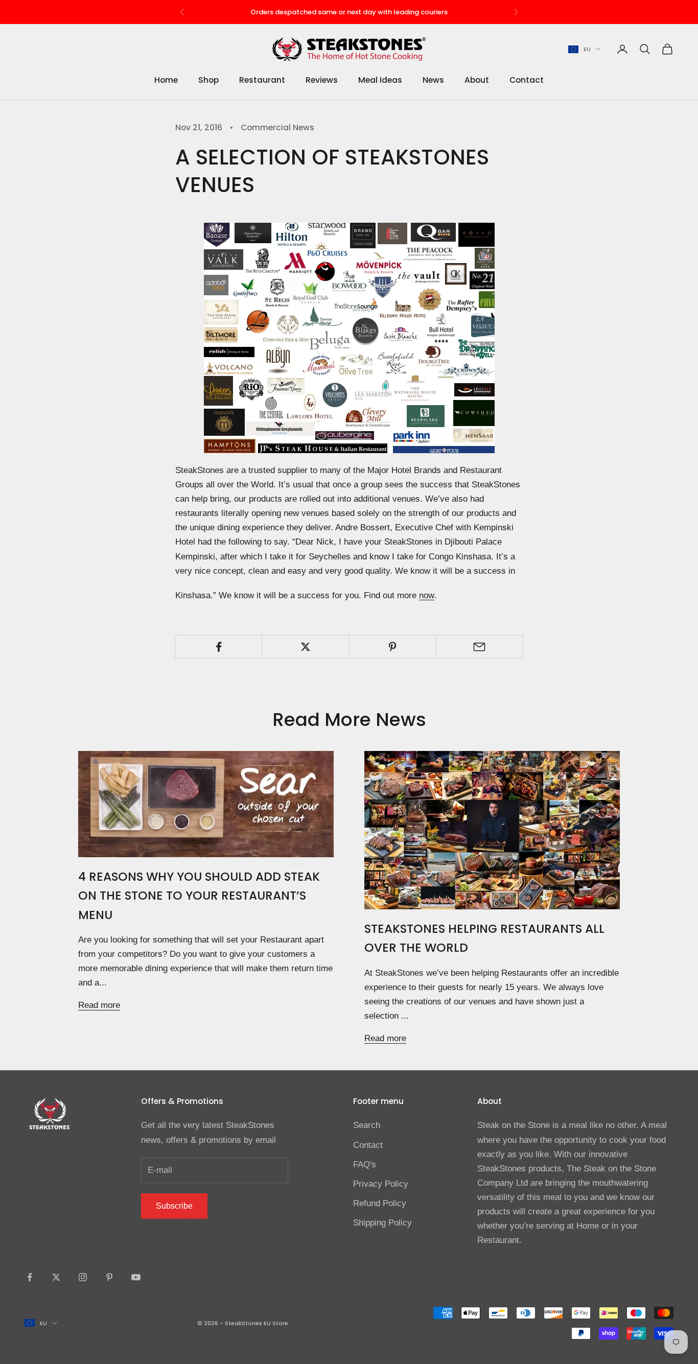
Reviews (322, 80)
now (426, 595)
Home (166, 80)
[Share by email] (479, 647)
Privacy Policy (380, 1184)
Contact (526, 80)
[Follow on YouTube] (136, 1277)
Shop (208, 80)
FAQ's (364, 1164)
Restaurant (262, 80)
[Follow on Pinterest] (109, 1277)
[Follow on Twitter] (56, 1277)
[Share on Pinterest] (393, 647)
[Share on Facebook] (218, 647)
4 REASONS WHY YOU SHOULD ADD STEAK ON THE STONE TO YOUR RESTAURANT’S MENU (199, 895)
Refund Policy (379, 1203)
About (476, 80)
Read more (99, 1005)
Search (366, 1125)
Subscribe (174, 1206)
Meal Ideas (380, 80)
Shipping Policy (382, 1223)
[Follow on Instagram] (83, 1277)
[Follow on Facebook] (30, 1277)
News (433, 80)
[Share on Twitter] (305, 647)
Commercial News (277, 127)
